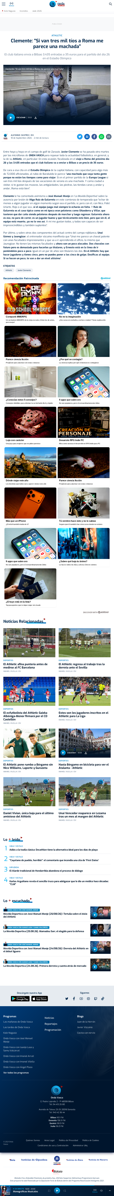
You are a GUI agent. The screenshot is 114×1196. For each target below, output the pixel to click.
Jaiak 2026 (37, 11)
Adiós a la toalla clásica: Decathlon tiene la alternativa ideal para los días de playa (53, 849)
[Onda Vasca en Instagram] (88, 999)
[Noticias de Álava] (75, 1160)
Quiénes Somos (33, 1140)
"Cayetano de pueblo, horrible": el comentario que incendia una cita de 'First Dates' (54, 860)
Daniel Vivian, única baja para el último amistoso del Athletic (28, 814)
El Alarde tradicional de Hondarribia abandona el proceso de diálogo (46, 870)
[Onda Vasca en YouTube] (81, 999)
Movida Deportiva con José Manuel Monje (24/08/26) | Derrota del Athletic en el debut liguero (45, 950)
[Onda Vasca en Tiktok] (103, 998)
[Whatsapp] (101, 136)
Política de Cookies (90, 1140)
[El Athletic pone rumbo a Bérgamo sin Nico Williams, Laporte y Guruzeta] (29, 743)
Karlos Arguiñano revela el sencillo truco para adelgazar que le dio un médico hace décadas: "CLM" (59, 883)
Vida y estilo (16, 846)
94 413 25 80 (59, 1104)
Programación (53, 1030)
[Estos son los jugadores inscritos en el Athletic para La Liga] (85, 691)
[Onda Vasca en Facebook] (74, 999)
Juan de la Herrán (86, 1021)
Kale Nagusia (10, 1032)
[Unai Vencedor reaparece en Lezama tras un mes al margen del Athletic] (85, 791)
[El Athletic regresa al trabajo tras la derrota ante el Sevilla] (85, 642)
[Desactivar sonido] (101, 1190)
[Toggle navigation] (3, 4)
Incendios (24, 11)
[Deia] (12, 1160)
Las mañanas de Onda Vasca (18, 1021)
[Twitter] (80, 136)
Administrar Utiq (80, 1145)
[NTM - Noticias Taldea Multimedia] (57, 1160)
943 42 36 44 (59, 1112)
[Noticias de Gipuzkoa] (34, 1160)
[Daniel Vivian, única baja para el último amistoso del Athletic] (29, 791)
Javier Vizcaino (84, 1027)
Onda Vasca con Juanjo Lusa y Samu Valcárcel (18, 1049)
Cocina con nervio (86, 1032)
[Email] (108, 136)
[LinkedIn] (87, 136)
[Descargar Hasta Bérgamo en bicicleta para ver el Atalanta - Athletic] (85, 753)
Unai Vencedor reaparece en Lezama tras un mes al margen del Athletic (82, 814)
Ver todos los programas (16, 1072)
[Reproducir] (11, 118)
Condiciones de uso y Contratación (53, 1145)
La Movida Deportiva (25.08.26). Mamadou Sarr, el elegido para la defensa (43, 931)
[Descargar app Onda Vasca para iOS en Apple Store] (39, 998)
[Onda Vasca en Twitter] (67, 999)
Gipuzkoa (14, 867)
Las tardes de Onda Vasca (16, 1027)
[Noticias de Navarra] (98, 1160)
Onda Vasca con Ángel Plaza (17, 1067)
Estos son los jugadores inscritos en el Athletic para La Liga (83, 714)
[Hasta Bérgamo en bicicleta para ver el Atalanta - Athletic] (85, 743)
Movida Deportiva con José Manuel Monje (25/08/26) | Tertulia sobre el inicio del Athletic (45, 915)
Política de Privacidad (68, 1140)
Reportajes (51, 1024)
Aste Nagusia (9, 11)
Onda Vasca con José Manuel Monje (18, 1040)
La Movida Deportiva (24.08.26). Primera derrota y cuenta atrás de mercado (44, 966)
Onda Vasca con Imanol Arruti (18, 1056)
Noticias (49, 1018)
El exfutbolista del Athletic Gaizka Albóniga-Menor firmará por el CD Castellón (25, 716)
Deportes (8, 660)
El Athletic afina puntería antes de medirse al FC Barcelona (25, 665)
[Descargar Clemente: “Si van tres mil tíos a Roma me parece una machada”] (35, 117)
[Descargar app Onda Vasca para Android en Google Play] (20, 998)
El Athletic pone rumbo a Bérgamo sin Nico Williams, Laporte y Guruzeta (28, 766)
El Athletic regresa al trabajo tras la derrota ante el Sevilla (82, 665)
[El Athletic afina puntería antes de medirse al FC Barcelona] (29, 642)
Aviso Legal (49, 1140)
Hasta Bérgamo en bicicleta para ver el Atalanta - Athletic (84, 766)
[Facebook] (94, 136)
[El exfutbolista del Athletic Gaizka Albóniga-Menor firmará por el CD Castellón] (29, 691)
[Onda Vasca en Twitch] (96, 999)
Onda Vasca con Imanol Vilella (18, 1061)
